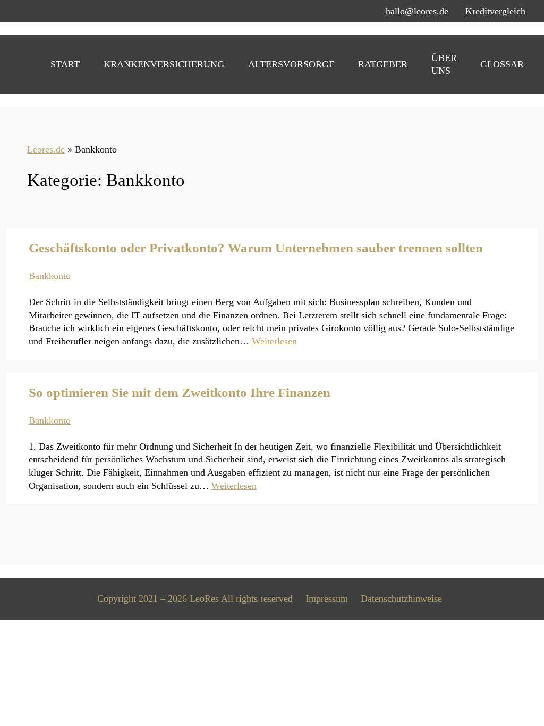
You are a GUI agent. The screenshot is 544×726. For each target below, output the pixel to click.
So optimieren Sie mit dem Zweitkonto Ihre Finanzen (179, 392)
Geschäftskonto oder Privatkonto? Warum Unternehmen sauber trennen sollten (256, 248)
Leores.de (46, 149)
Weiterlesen (274, 341)
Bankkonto (50, 276)
